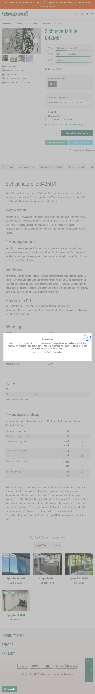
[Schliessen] (87, 337)
